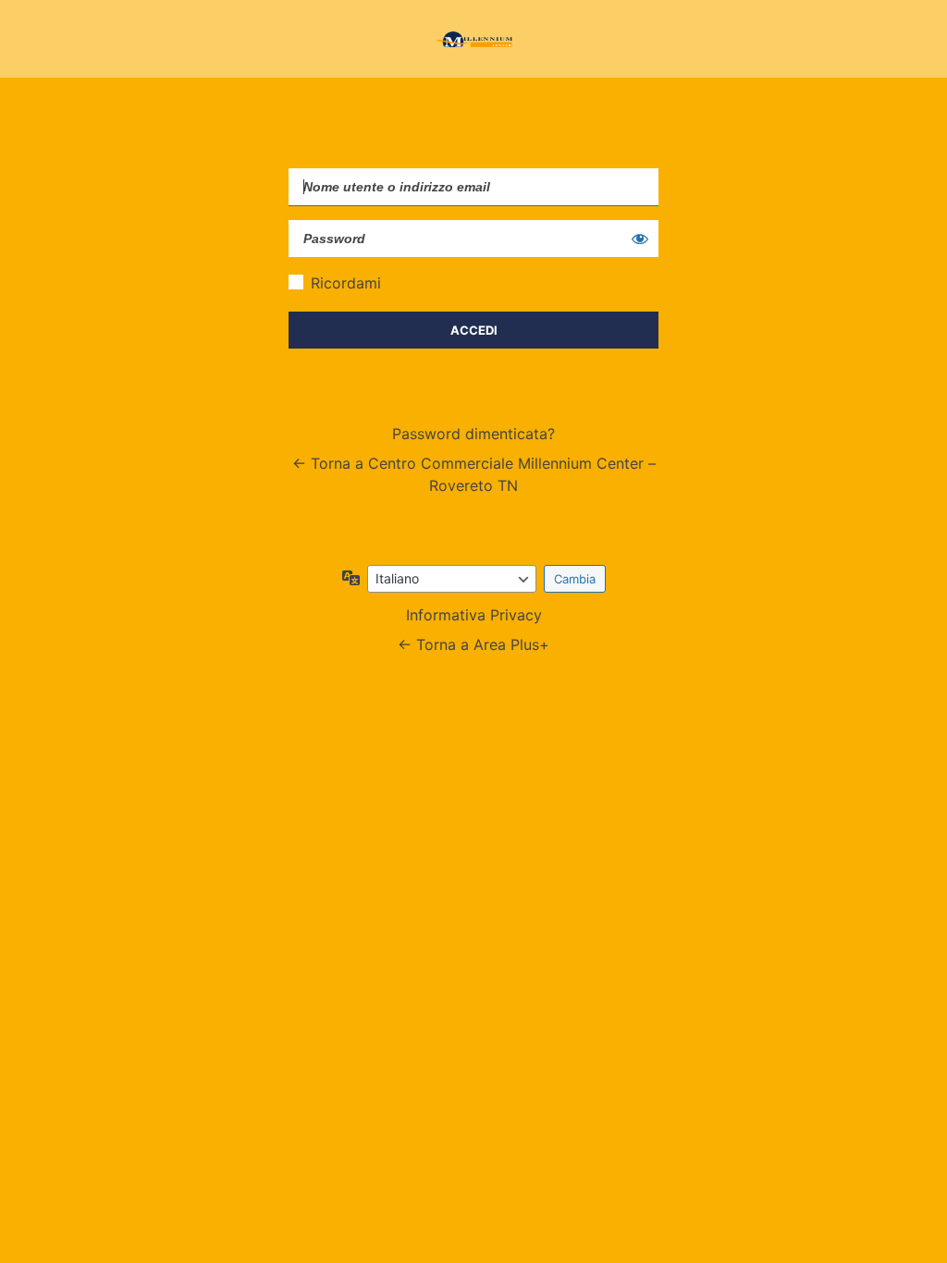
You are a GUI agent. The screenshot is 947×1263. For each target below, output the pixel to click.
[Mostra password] (639, 238)
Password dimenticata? (473, 433)
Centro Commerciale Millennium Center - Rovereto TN (473, 39)
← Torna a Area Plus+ (473, 644)
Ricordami (346, 283)
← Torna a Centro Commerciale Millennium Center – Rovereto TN (474, 474)
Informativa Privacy (474, 615)
